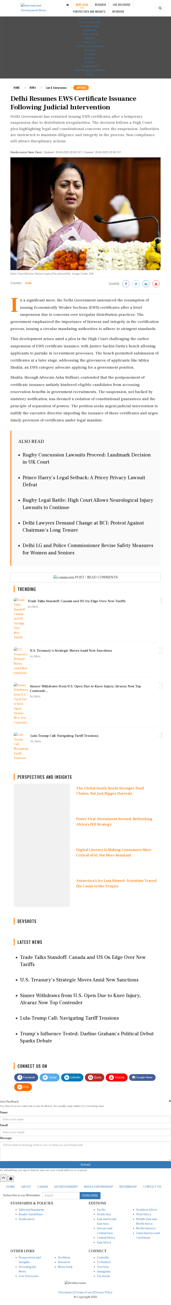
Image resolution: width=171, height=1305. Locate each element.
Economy (90, 30)
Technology (89, 26)
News (33, 87)
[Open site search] (160, 8)
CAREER (42, 1187)
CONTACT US (152, 1187)
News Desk (65, 1267)
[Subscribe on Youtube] (156, 284)
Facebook (28, 1077)
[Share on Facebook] (126, 284)
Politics (89, 42)
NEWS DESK (82, 5)
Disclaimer (65, 1292)
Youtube (119, 1077)
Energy (89, 38)
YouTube (103, 1267)
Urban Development (89, 70)
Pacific (101, 1210)
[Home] (67, 4)
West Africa (143, 1214)
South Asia (104, 1214)
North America (145, 1228)
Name (4, 1112)
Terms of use (84, 1292)
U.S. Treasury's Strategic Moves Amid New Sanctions (79, 980)
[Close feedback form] (170, 1101)
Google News (144, 1077)
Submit (86, 1165)
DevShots (64, 1257)
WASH (90, 74)
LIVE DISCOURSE (121, 5)
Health (89, 50)
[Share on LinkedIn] (146, 284)
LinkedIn (74, 1077)
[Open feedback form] (11, 1179)
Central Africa (106, 1238)
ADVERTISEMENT (66, 1187)
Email (4, 1125)
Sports (89, 62)
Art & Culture (90, 22)
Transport (90, 66)
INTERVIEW (118, 11)
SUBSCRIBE (90, 1196)
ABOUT (26, 1187)
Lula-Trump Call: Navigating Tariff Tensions (69, 1018)
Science (90, 54)
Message (6, 1138)
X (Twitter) (104, 1262)
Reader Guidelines (31, 1214)
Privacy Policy (103, 1292)
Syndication (26, 1219)
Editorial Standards (31, 1210)
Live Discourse (29, 1276)
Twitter (52, 1077)
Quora (97, 1077)
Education (90, 34)
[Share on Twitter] (136, 284)
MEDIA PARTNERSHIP (98, 1187)
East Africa (104, 1242)
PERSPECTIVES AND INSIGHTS (89, 11)
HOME (10, 1187)
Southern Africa (146, 1210)
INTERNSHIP (128, 1187)
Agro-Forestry (89, 18)
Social (90, 58)
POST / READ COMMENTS (96, 577)
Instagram (103, 1271)
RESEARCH (100, 5)
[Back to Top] (3, 1178)
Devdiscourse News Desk (25, 152)
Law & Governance (89, 46)
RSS (25, 1087)
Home (17, 87)
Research (64, 1262)
